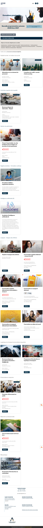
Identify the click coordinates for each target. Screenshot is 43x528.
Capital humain (4, 45)
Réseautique (19, 47)
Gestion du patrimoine (25, 45)
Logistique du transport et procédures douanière (25, 46)
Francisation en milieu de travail (32, 324)
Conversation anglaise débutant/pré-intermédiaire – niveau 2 (10, 290)
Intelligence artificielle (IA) (6, 46)
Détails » (5, 120)
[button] (33, 3)
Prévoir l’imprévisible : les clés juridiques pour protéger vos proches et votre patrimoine (10, 144)
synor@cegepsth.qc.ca (21, 493)
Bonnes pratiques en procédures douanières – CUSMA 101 (8, 360)
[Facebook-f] (35, 3)
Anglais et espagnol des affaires (10, 254)
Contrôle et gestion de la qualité (14, 45)
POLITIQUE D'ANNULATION (8, 38)
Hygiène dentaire (34, 45)
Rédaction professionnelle (11, 47)
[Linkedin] (37, 3)
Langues (13, 46)
